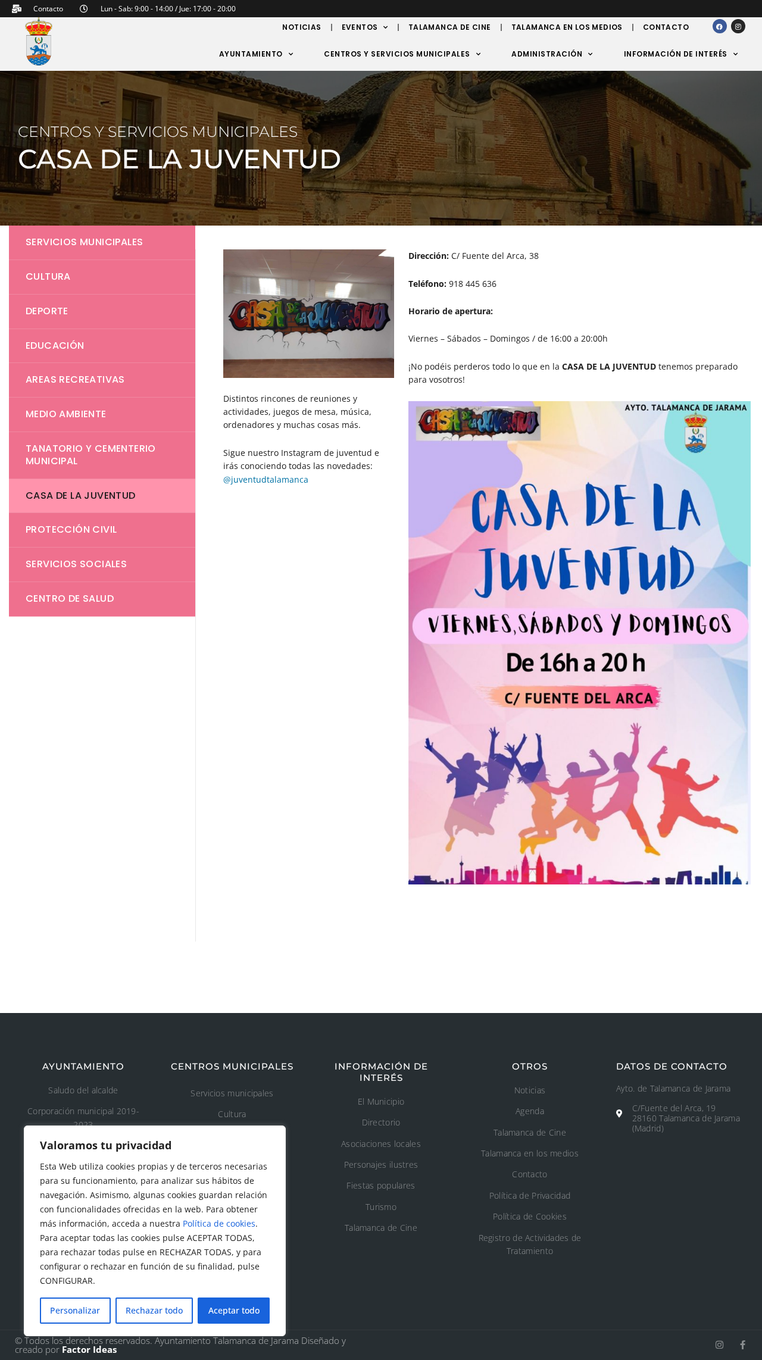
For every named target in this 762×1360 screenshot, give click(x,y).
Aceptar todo (234, 1310)
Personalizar (75, 1310)
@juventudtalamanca (265, 479)
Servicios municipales (84, 242)
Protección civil (71, 529)
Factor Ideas (89, 1349)
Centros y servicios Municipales (397, 54)
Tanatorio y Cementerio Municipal (91, 455)
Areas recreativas (75, 379)
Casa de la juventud (81, 495)
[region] (155, 1230)
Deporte (47, 311)
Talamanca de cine (449, 27)
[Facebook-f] (742, 1344)
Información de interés (675, 54)
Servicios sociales (76, 564)
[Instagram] (738, 26)
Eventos (360, 27)
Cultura (48, 276)
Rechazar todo (154, 1310)
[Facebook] (720, 26)
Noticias (301, 27)
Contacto (666, 27)
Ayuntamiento (251, 54)
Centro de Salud (70, 598)
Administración (546, 54)
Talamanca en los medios (567, 27)
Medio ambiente (66, 414)
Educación (55, 345)
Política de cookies (219, 1223)
